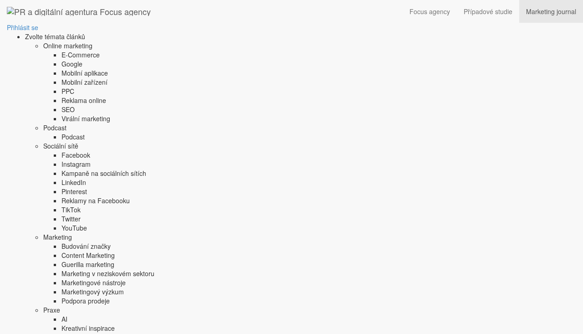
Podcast (54, 127)
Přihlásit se (22, 27)
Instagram (76, 164)
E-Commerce (80, 54)
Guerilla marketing (87, 264)
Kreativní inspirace (88, 328)
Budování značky (86, 246)
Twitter (71, 218)
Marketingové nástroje (93, 282)
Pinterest (74, 191)
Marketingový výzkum (92, 291)
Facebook (75, 154)
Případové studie (488, 11)
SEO (68, 109)
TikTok (71, 209)
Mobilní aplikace (84, 72)
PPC (67, 91)
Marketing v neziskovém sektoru (107, 273)
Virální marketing (85, 118)
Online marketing (67, 45)
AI (64, 319)
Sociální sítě (60, 145)
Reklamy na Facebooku (95, 200)
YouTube (74, 227)
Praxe (51, 309)
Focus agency (429, 11)
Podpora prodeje (85, 300)
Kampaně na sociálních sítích (103, 173)
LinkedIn (73, 182)
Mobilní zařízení (84, 82)
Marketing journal (551, 11)
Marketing (57, 237)
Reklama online (83, 100)
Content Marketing (88, 255)
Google (71, 63)
